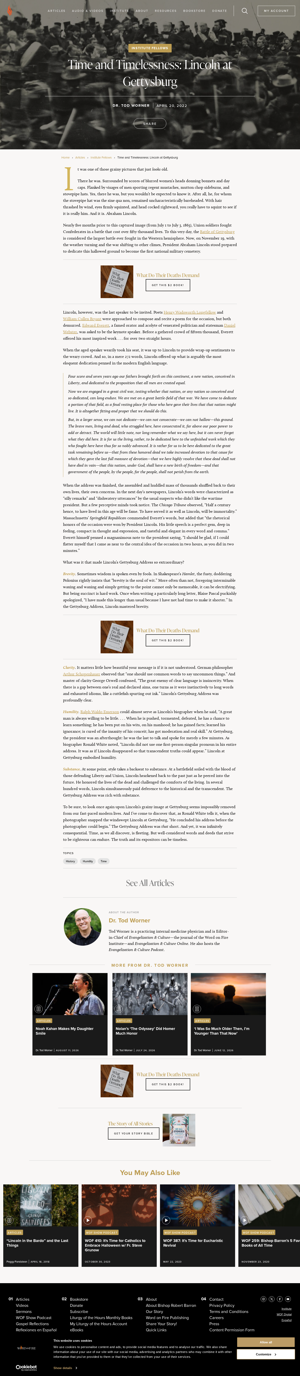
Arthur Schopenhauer (81, 673)
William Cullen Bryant (82, 318)
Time (104, 861)
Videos (22, 1305)
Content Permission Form (231, 1330)
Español (287, 1320)
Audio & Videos (87, 11)
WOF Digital (284, 1314)
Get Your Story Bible (133, 1133)
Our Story (154, 1311)
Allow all (266, 1342)
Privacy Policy (221, 1305)
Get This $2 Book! (168, 285)
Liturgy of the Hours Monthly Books (101, 1318)
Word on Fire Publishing (167, 1318)
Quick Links (156, 1330)
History (70, 861)
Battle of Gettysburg (217, 231)
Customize (263, 1354)
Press (214, 1324)
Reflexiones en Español (36, 1330)
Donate (219, 11)
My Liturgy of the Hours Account (98, 1324)
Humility (88, 861)
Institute (119, 11)
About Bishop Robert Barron (171, 1305)
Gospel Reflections (32, 1324)
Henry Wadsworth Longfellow (190, 312)
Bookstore (194, 11)
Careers (216, 1318)
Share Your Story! (161, 1324)
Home (65, 157)
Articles (57, 11)
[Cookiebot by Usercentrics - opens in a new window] (26, 1368)
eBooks (76, 1330)
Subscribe (79, 1311)
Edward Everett (95, 325)
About (142, 11)
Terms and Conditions (228, 1311)
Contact (216, 1299)
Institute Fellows (150, 48)
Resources (166, 11)
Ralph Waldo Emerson (99, 711)
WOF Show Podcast (33, 1318)
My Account (276, 11)
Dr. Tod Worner (131, 105)
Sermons (24, 1311)
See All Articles (150, 882)
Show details (62, 1368)
